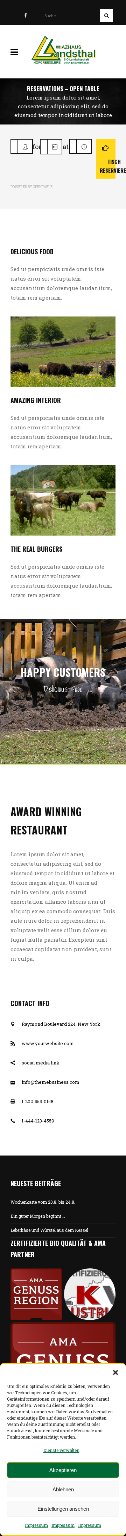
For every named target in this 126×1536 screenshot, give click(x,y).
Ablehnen (63, 1489)
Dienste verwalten (61, 1450)
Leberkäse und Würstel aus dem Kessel (49, 1230)
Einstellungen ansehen (63, 1509)
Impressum (36, 1525)
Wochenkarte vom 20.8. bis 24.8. (42, 1202)
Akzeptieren (63, 1470)
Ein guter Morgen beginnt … (37, 1216)
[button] (115, 1372)
